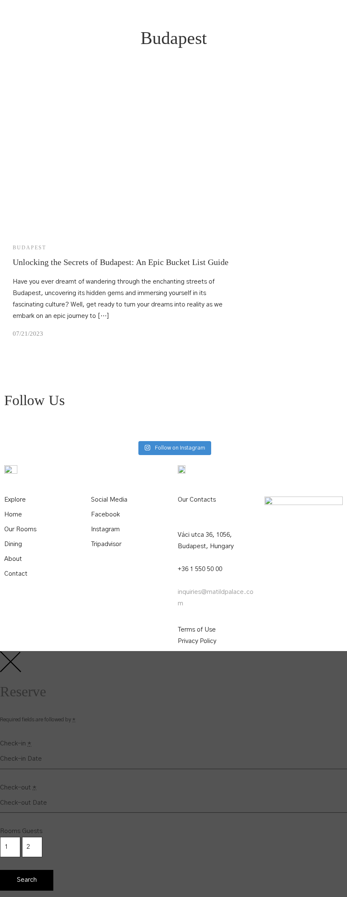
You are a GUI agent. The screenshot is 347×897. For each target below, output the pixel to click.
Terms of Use (197, 630)
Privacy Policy (197, 641)
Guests (32, 831)
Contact (16, 574)
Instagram (105, 529)
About (13, 559)
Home (13, 514)
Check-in (15, 743)
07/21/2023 (28, 333)
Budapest (29, 248)
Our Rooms (20, 529)
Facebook (105, 514)
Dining (13, 544)
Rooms (10, 831)
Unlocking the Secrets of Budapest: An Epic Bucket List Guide (121, 262)
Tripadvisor (106, 544)
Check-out (18, 787)
